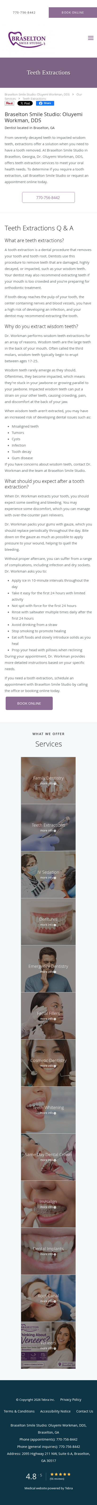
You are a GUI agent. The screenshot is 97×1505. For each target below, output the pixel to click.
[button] (48, 197)
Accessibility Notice (55, 1411)
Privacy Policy (70, 1399)
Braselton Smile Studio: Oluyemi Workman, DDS (37, 94)
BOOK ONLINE (29, 703)
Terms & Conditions (19, 1411)
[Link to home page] (37, 38)
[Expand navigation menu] (90, 37)
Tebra (69, 1488)
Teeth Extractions (34, 98)
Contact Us (84, 1411)
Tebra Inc (47, 1400)
